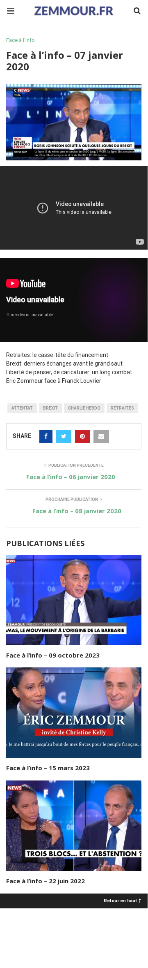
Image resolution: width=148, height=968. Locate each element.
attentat (22, 408)
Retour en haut (120, 900)
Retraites (122, 408)
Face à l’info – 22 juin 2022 (45, 881)
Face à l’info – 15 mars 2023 (48, 768)
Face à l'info (20, 40)
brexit (50, 408)
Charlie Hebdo (84, 408)
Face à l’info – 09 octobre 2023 (53, 655)
